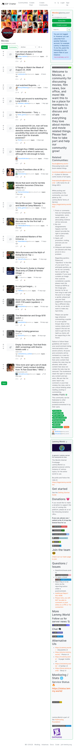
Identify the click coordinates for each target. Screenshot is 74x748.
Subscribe (61, 21)
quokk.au (18, 275)
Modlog (66, 427)
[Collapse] (66, 441)
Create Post (31, 4)
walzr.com (19, 352)
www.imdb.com (20, 72)
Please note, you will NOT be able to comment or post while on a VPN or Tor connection (63, 602)
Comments (13, 47)
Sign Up (67, 4)
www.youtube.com (21, 257)
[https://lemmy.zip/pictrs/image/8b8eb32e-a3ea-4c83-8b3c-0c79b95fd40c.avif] (10, 334)
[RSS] (41, 47)
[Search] (58, 3)
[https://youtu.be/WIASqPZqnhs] (10, 289)
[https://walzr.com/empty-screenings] (10, 347)
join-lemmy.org (66, 745)
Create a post (62, 25)
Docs (52, 745)
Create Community (43, 4)
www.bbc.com (20, 190)
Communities (23, 3)
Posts (4, 47)
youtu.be (18, 288)
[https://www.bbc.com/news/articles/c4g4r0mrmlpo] (10, 185)
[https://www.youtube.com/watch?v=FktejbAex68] (10, 255)
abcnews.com (20, 172)
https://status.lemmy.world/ (61, 689)
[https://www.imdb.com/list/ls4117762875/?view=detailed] (10, 70)
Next (4, 383)
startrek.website (21, 223)
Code (57, 745)
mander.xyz (19, 304)
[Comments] (10, 54)
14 (18, 92)
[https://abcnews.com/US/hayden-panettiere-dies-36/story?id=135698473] (10, 172)
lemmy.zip (19, 333)
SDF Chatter (10, 4)
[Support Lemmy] (55, 3)
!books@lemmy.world (60, 164)
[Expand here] (10, 221)
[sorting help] (39, 47)
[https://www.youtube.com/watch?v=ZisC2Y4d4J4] (10, 367)
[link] (21, 61)
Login (63, 3)
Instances (45, 745)
